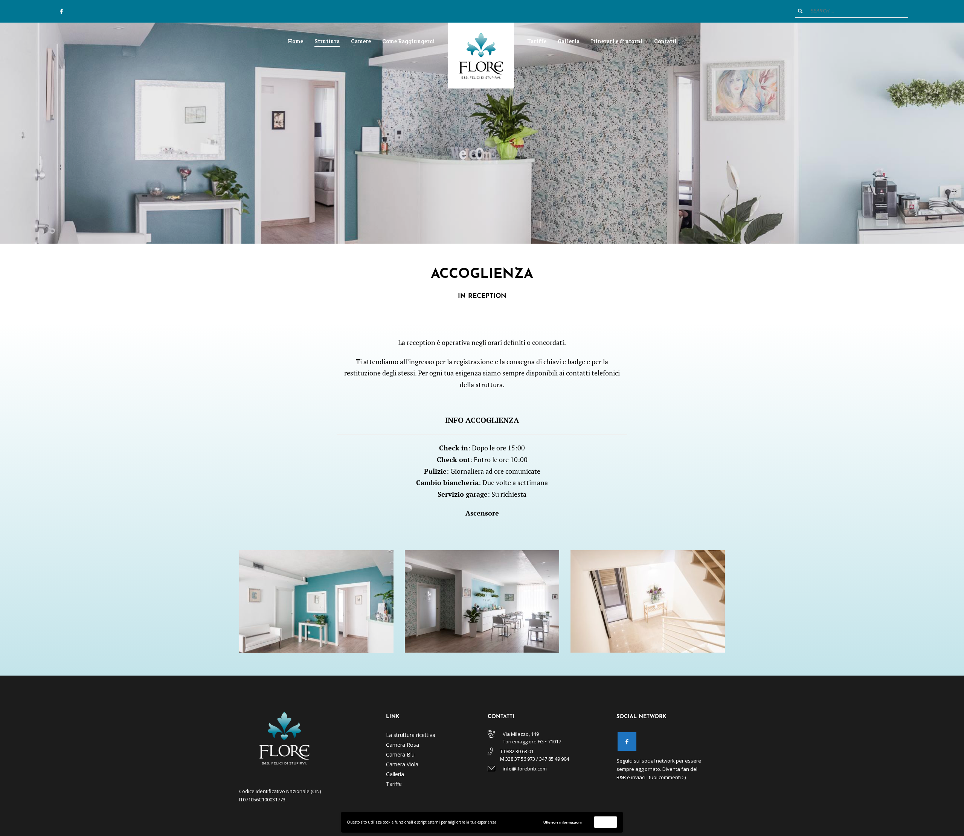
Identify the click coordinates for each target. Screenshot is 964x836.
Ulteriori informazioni (562, 822)
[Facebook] (61, 11)
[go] (800, 11)
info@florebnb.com (525, 768)
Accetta (606, 822)
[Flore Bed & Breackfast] (627, 741)
